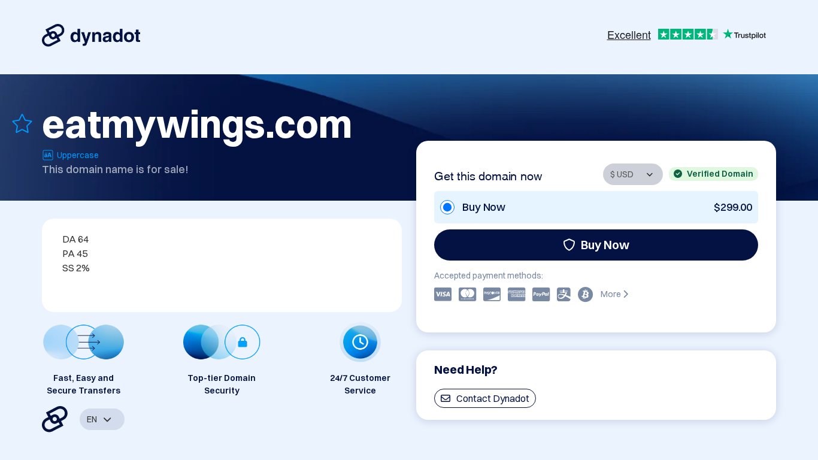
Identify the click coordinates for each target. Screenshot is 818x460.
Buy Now (605, 244)
